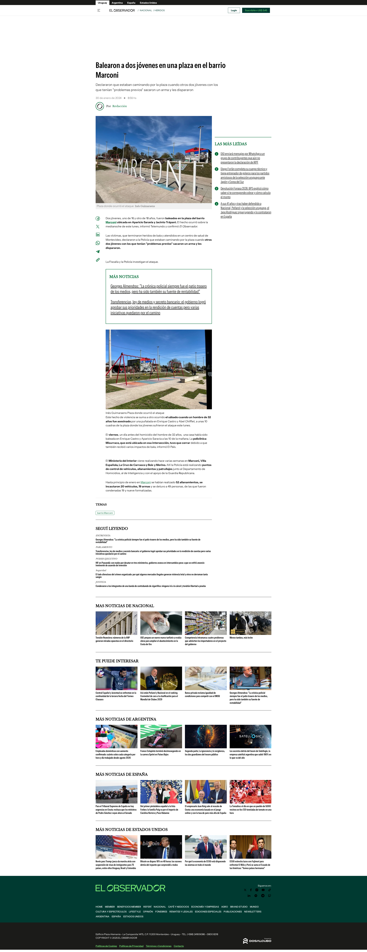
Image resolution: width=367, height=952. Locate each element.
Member (110, 906)
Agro (224, 906)
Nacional (146, 10)
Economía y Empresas (205, 906)
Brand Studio (239, 906)
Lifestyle (135, 911)
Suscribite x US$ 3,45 (256, 10)
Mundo (254, 906)
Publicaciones (233, 911)
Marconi (111, 222)
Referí (147, 906)
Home (99, 906)
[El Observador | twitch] (269, 895)
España (131, 2)
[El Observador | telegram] (262, 895)
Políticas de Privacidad (131, 946)
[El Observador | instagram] (256, 890)
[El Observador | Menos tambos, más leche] (251, 633)
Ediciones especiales (208, 911)
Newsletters (252, 911)
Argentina (117, 2)
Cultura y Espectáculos (111, 911)
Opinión (148, 911)
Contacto (179, 946)
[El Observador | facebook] (251, 890)
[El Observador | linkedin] (249, 895)
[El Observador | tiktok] (269, 890)
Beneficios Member (129, 906)
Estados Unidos (148, 2)
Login (234, 10)
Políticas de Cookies (106, 946)
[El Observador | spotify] (256, 895)
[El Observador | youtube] (263, 890)
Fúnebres (161, 911)
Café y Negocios (178, 906)
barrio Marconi (105, 512)
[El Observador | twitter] (245, 890)
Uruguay (102, 2)
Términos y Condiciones (158, 946)
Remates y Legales (181, 911)
